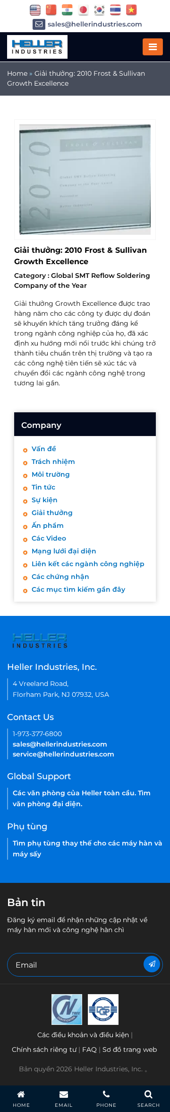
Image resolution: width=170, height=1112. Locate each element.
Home (17, 73)
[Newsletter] (152, 964)
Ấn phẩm (48, 525)
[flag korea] (99, 9)
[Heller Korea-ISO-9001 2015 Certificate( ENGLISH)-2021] (67, 1009)
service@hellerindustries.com (63, 754)
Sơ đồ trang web (129, 1049)
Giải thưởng (52, 512)
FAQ (89, 1049)
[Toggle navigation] (153, 46)
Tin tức (43, 487)
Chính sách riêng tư (44, 1049)
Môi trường (51, 474)
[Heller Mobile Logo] (37, 46)
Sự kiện (45, 500)
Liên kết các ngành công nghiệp (88, 564)
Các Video (49, 538)
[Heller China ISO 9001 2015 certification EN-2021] (103, 1009)
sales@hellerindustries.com (95, 24)
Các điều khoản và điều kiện (83, 1035)
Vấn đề (44, 449)
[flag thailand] (115, 9)
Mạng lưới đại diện (64, 551)
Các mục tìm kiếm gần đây (78, 589)
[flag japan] (83, 9)
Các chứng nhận (60, 576)
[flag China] (51, 9)
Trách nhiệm (53, 461)
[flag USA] (35, 9)
